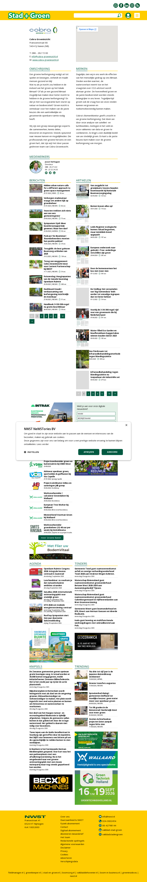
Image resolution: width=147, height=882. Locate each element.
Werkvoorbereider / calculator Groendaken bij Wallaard (56, 496)
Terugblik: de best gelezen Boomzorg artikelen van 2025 (57, 251)
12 (63, 316)
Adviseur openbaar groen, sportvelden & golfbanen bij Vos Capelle (57, 474)
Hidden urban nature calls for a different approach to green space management (57, 188)
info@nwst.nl (108, 816)
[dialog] (73, 441)
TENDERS (81, 564)
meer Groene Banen (51, 537)
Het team (65, 837)
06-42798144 (109, 825)
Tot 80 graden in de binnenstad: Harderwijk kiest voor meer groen (103, 710)
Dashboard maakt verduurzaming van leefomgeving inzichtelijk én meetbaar (56, 293)
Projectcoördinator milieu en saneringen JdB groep (57, 484)
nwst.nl (73, 876)
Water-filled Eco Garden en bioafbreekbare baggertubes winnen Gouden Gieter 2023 (104, 333)
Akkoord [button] (112, 452)
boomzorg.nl (68, 872)
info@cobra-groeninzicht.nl (45, 56)
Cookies (64, 854)
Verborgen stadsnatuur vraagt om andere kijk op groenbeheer (56, 201)
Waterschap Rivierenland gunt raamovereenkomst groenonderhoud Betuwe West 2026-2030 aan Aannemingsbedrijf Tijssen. (93, 584)
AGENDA (35, 564)
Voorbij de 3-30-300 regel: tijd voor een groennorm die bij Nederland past (104, 312)
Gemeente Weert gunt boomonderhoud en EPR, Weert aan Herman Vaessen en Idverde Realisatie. (96, 611)
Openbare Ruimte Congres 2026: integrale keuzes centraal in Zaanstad (57, 571)
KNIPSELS (35, 666)
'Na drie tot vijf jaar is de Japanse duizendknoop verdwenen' (101, 674)
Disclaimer (65, 847)
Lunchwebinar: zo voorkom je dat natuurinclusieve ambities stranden (58, 583)
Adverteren (66, 857)
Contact (64, 826)
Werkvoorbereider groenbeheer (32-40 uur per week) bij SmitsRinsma (57, 527)
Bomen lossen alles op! (101, 206)
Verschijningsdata (69, 861)
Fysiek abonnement (70, 823)
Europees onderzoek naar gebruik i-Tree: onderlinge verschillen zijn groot (103, 250)
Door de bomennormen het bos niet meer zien (103, 269)
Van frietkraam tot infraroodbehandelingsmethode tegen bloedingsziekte (104, 354)
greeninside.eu (129, 872)
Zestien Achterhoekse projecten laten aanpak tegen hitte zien (100, 722)
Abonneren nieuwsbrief (71, 833)
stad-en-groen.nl (51, 872)
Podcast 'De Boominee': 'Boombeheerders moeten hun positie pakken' (56, 238)
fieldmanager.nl (15, 872)
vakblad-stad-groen (112, 829)
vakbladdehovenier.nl (87, 872)
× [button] (126, 425)
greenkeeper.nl (33, 872)
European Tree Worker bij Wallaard (56, 506)
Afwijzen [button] (89, 452)
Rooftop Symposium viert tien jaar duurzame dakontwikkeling (56, 618)
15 (109, 393)
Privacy (64, 851)
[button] (31, 452)
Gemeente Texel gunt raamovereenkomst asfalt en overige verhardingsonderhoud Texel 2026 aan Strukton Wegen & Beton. (95, 571)
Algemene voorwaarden (72, 844)
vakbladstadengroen (112, 834)
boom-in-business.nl (110, 872)
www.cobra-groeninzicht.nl (45, 59)
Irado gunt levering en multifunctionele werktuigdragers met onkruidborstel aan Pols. (95, 623)
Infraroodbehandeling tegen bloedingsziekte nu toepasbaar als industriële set (105, 374)
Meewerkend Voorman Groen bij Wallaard (58, 516)
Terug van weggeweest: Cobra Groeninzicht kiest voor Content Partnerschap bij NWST (57, 265)
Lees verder (43, 444)
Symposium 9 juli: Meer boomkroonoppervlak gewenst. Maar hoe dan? (56, 226)
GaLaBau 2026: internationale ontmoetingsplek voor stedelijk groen (58, 594)
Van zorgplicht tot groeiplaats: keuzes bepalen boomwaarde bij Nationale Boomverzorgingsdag (104, 189)
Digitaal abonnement (70, 830)
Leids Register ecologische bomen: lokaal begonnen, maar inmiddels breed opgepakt (103, 230)
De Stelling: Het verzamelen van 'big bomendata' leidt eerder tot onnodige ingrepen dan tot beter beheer (104, 293)
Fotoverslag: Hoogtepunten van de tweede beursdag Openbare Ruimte (57, 279)
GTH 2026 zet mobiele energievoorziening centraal (57, 606)
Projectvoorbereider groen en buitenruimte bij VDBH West (58, 462)
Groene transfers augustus (102, 683)
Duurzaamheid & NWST (72, 820)
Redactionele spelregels (72, 840)
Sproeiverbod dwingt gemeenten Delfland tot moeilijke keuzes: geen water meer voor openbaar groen (103, 697)
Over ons (65, 816)
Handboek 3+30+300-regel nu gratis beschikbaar (56, 305)
